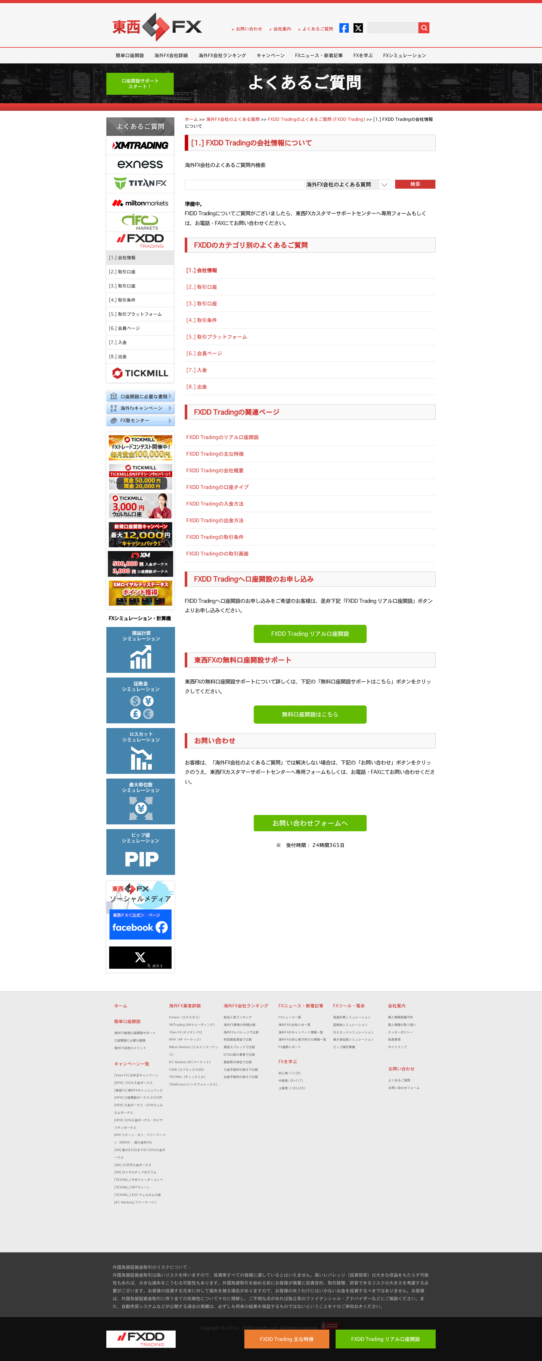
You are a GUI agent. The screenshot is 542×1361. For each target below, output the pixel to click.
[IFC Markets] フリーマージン (135, 1202)
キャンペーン (271, 55)
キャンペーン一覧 (131, 1064)
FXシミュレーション (404, 55)
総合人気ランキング (239, 1017)
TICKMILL (140, 373)
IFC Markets (140, 222)
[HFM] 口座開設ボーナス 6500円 (138, 1098)
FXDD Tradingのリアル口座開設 (222, 437)
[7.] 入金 (118, 342)
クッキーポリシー (400, 1032)
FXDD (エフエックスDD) (186, 1070)
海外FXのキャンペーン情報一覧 (301, 1032)
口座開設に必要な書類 (143, 396)
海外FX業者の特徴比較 (240, 1025)
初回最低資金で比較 (239, 1039)
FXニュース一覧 (290, 1017)
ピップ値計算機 (344, 1047)
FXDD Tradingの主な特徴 (215, 454)
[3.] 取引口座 (122, 286)
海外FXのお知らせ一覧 (295, 1025)
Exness (140, 164)
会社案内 (282, 29)
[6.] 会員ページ (124, 328)
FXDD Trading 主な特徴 (287, 1339)
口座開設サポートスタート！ (140, 83)
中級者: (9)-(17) (291, 1081)
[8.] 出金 (118, 356)
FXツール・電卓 (349, 1006)
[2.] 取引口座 (122, 272)
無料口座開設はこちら (310, 714)
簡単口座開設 (130, 55)
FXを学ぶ (363, 55)
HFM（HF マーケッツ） (186, 1039)
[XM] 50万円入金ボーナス (132, 1165)
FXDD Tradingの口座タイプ (217, 487)
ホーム (120, 1006)
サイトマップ (397, 1047)
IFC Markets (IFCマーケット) (189, 1062)
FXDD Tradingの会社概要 (215, 470)
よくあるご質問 (317, 29)
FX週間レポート (290, 1047)
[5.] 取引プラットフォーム (135, 314)
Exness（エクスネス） (185, 1017)
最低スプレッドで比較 (241, 1047)
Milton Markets (140, 202)
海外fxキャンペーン (141, 408)
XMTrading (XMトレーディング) (193, 1025)
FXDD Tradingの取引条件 (215, 537)
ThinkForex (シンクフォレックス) (193, 1084)
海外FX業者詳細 (187, 1006)
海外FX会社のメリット (130, 1048)
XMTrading (140, 145)
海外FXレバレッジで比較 (241, 1032)
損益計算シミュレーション (352, 1017)
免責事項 (396, 1039)
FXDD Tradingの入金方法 (215, 504)
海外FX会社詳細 (171, 55)
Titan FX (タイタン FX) (185, 1032)
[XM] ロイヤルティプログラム (135, 1172)
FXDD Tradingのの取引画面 (217, 553)
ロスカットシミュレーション (355, 1032)
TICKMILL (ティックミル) (187, 1077)
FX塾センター (134, 420)
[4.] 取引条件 (122, 300)
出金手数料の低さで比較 (241, 1077)
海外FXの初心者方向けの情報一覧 (302, 1039)
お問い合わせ (249, 29)
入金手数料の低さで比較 (241, 1070)
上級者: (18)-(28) (292, 1088)
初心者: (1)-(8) (289, 1073)
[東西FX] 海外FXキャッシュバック (138, 1090)
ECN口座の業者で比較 (239, 1055)
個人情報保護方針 (400, 1017)
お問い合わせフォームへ (310, 823)
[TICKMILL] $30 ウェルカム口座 (137, 1195)
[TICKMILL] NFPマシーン (132, 1187)
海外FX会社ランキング (222, 55)
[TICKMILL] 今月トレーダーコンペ (138, 1180)
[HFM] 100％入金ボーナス (133, 1083)
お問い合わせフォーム (405, 1088)
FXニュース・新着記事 (319, 55)
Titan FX (140, 183)
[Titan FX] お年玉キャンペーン (136, 1075)
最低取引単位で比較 (238, 1062)
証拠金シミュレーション (352, 1025)
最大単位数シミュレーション (353, 1039)
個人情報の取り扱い (402, 1025)
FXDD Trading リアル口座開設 (310, 633)
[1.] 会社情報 (122, 257)
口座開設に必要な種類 (130, 1040)
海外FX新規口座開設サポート (135, 1033)
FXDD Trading (140, 241)
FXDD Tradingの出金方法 (215, 520)
